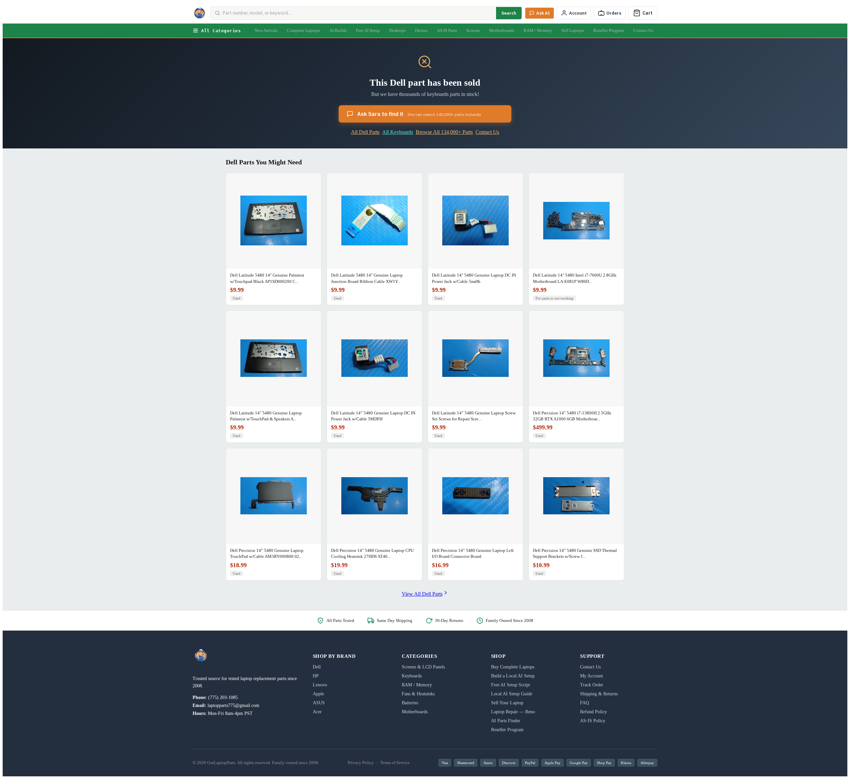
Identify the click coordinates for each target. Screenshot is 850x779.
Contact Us (643, 30)
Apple (318, 693)
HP (316, 675)
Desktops (397, 30)
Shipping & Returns (599, 693)
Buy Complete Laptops (512, 666)
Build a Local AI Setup (513, 675)
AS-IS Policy (592, 720)
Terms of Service (395, 762)
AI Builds (338, 30)
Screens (473, 30)
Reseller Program (608, 30)
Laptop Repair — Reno (513, 711)
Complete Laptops (303, 30)
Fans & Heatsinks (418, 693)
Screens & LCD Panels (423, 666)
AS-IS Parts (447, 30)
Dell (317, 666)
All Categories (221, 30)
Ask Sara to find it (419, 114)
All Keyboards (397, 132)
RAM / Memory (538, 30)
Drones (421, 30)
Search (508, 13)
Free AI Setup (368, 30)
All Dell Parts (365, 132)
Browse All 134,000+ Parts (444, 132)
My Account (591, 675)
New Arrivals (266, 30)
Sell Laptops (572, 30)
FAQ (584, 702)
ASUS (319, 702)
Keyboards (412, 675)
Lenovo (320, 684)
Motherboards (501, 30)
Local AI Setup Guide (511, 693)
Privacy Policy (361, 762)
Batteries (410, 702)
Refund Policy (593, 711)
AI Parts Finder (505, 720)
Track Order (591, 684)
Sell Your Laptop (507, 702)
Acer (317, 711)
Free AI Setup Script (510, 684)
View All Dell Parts (422, 594)
